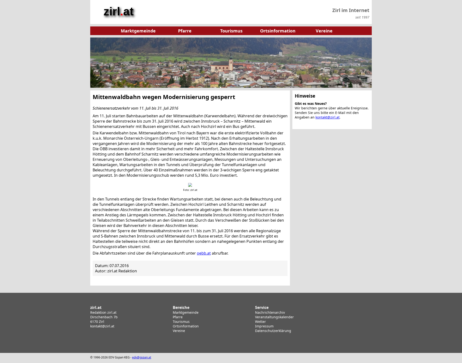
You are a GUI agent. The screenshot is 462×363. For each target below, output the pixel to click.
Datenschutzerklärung (273, 330)
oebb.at (204, 253)
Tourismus (181, 321)
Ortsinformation (186, 326)
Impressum (264, 326)
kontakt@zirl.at (327, 117)
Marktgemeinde (186, 312)
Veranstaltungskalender (274, 317)
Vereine (179, 330)
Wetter (260, 321)
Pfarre (178, 317)
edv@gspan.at (141, 357)
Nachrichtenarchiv (270, 312)
